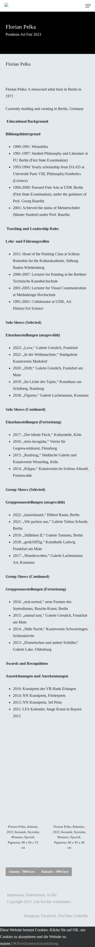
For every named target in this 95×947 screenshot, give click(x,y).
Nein (21, 943)
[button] (88, 5)
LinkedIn (81, 916)
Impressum (15, 895)
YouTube (65, 916)
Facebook (48, 916)
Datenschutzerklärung (41, 943)
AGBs (52, 895)
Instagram (31, 916)
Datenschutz (35, 895)
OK (14, 943)
